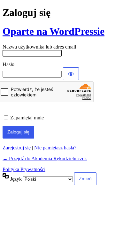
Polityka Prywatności (24, 169)
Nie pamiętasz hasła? (55, 147)
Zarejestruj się (17, 147)
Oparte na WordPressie (53, 31)
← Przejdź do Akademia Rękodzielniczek (45, 158)
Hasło (8, 64)
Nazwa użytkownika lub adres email (39, 46)
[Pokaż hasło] (71, 73)
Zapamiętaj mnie (27, 117)
